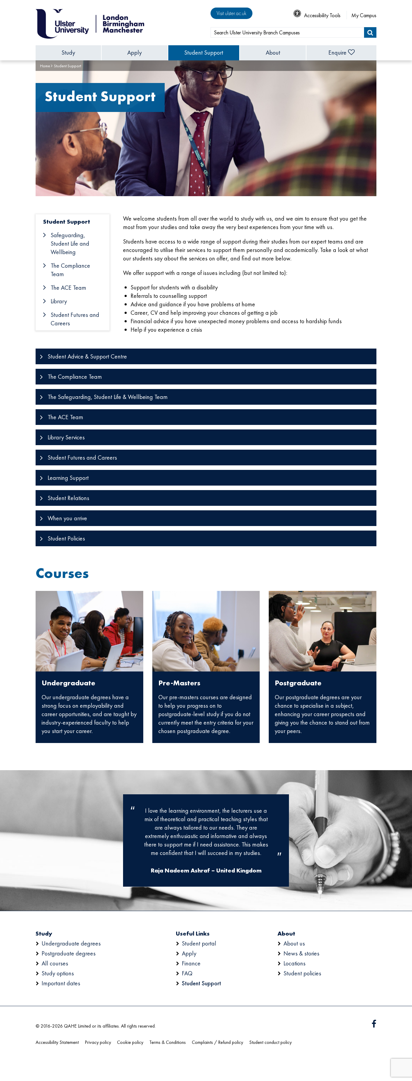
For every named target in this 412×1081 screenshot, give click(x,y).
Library (59, 301)
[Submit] (370, 32)
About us (294, 943)
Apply (134, 52)
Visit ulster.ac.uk (231, 13)
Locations (295, 963)
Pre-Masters (179, 683)
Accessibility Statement (57, 1042)
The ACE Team (68, 288)
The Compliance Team (70, 270)
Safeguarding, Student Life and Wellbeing (70, 243)
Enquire (337, 52)
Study (68, 52)
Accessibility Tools (322, 15)
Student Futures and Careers (75, 319)
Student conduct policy (270, 1042)
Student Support (203, 52)
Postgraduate (298, 683)
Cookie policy (130, 1042)
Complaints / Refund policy (217, 1042)
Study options (58, 973)
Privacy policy (98, 1042)
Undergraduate (68, 683)
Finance (191, 963)
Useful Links (193, 933)
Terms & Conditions (167, 1042)
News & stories (301, 953)
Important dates (61, 983)
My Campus (363, 15)
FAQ (187, 973)
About (273, 52)
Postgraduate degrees (69, 953)
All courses (55, 963)
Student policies (302, 973)
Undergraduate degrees (71, 943)
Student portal (199, 943)
